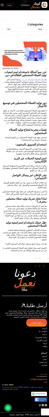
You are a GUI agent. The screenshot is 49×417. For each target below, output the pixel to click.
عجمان (45, 359)
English (9, 5)
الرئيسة (44, 328)
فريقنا (45, 343)
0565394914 (25, 5)
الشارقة (44, 365)
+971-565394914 (42, 376)
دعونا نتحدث (37, 322)
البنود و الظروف (41, 340)
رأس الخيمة (43, 362)
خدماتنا (45, 334)
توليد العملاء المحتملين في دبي (32, 79)
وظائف (44, 346)
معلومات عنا (43, 331)
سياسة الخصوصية (41, 337)
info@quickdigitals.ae (38, 379)
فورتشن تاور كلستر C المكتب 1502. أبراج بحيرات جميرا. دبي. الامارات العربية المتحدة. (22, 388)
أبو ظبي (44, 356)
